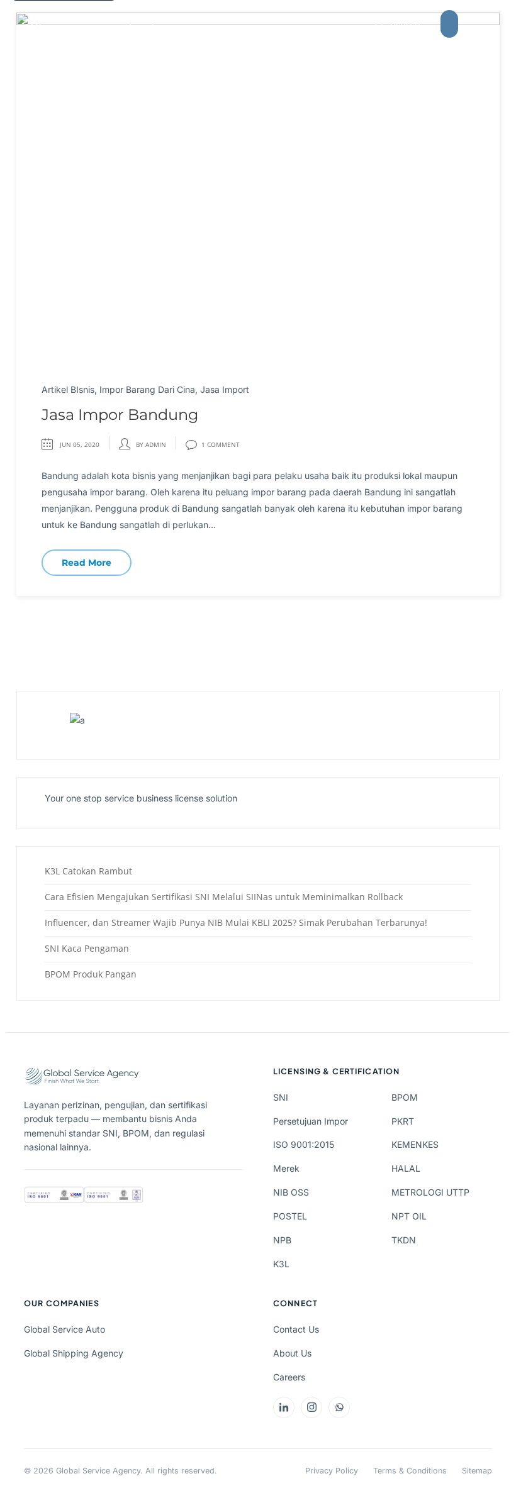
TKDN (403, 1240)
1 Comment (220, 444)
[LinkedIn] (283, 1407)
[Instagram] (311, 1407)
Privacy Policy (331, 1470)
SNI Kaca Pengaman (87, 948)
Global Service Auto (64, 1329)
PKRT (402, 1121)
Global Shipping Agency (73, 1353)
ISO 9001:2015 (303, 1144)
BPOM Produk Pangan (91, 974)
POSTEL (290, 1216)
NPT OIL (409, 1216)
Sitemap (477, 1470)
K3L (281, 1263)
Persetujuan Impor (310, 1121)
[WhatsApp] (339, 1407)
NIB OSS (291, 1192)
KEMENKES (415, 1144)
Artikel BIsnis (68, 389)
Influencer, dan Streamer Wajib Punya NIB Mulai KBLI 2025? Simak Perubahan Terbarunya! (236, 922)
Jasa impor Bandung (120, 414)
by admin (151, 444)
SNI (280, 1097)
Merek (286, 1168)
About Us (292, 1353)
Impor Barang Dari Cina (147, 389)
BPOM (404, 1097)
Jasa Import (224, 389)
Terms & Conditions (410, 1470)
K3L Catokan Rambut (88, 871)
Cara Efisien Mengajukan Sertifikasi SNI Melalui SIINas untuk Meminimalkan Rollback (224, 897)
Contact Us (296, 1329)
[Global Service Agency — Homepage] (88, 23)
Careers (289, 1377)
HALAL (405, 1168)
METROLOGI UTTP (430, 1192)
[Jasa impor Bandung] (258, 186)
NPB (282, 1240)
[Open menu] (482, 24)
